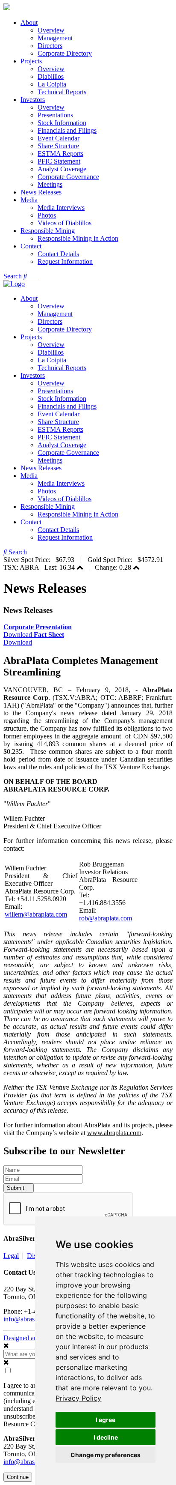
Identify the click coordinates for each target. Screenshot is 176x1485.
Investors (33, 99)
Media (29, 199)
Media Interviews (61, 207)
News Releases (41, 192)
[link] (78, 1398)
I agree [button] (105, 1419)
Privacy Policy (78, 1398)
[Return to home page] (6, 8)
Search (13, 276)
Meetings (50, 184)
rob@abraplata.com (105, 918)
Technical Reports (62, 92)
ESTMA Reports (60, 153)
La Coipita (52, 84)
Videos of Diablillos (64, 223)
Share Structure (58, 145)
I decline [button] (106, 1437)
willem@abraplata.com (36, 914)
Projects (31, 61)
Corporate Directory (65, 53)
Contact (31, 246)
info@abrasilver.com (31, 1319)
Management (55, 38)
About (29, 22)
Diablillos (51, 76)
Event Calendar (58, 138)
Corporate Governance (68, 176)
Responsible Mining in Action (78, 238)
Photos (47, 215)
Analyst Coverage (62, 169)
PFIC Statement (59, 161)
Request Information (65, 261)
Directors (50, 45)
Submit (16, 1188)
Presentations (55, 115)
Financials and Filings (67, 130)
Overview (51, 30)
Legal (11, 1255)
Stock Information (62, 122)
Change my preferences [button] (105, 1454)
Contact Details (58, 253)
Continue (18, 1477)
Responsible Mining (48, 230)
